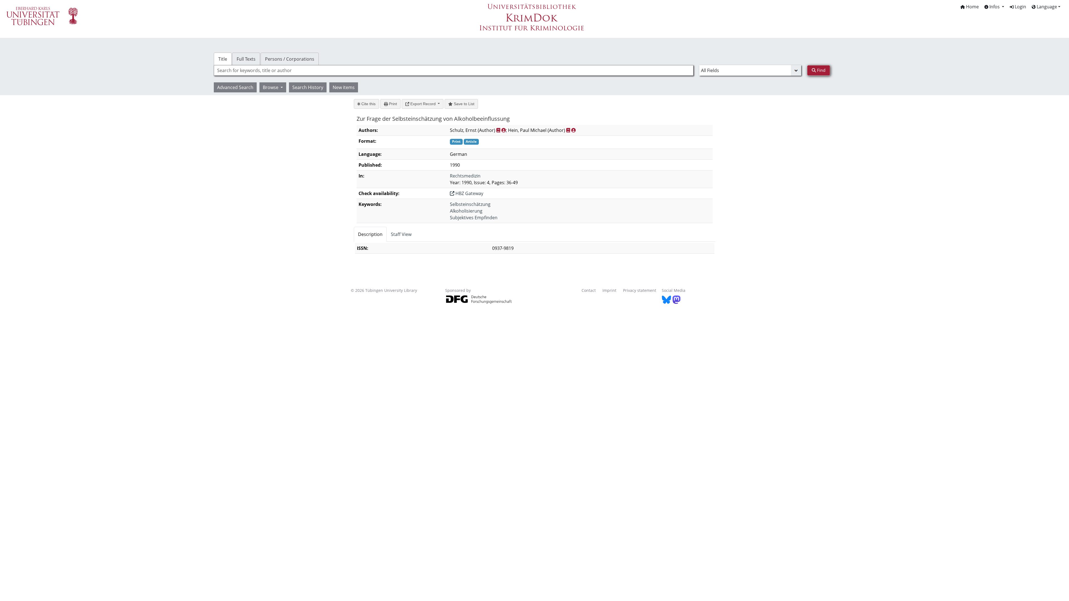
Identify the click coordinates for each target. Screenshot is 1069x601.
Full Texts (246, 59)
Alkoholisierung (466, 211)
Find (820, 70)
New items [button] (344, 87)
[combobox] (453, 70)
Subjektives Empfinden (473, 218)
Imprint (609, 290)
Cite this (368, 104)
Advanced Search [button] (235, 87)
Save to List (463, 104)
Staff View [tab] (401, 234)
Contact (589, 290)
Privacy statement (639, 290)
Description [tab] (370, 234)
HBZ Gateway (468, 193)
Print (392, 104)
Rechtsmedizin (465, 176)
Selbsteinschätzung (470, 204)
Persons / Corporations (289, 59)
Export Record (423, 104)
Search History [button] (307, 87)
